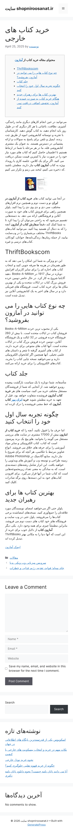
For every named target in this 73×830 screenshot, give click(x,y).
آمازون (19, 60)
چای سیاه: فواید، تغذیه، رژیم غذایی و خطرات (37, 568)
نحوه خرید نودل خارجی (19, 760)
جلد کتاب (22, 81)
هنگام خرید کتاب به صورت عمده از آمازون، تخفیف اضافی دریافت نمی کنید (38, 103)
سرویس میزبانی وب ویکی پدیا (28, 563)
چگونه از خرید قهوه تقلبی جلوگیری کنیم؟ (30, 765)
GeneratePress (37, 824)
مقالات (14, 557)
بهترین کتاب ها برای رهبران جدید (36, 94)
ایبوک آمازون (13, 547)
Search (10, 702)
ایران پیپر (17, 399)
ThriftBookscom (27, 68)
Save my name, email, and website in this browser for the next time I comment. (37, 668)
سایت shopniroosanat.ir (29, 8)
